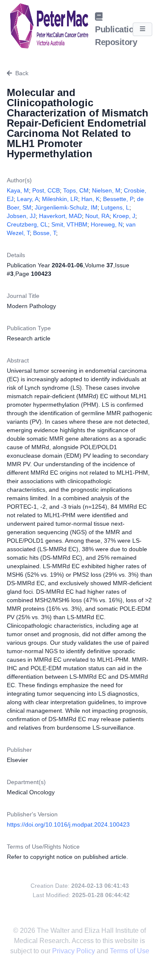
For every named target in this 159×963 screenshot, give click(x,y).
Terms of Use (129, 951)
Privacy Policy (74, 951)
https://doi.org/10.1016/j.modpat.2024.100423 (68, 824)
